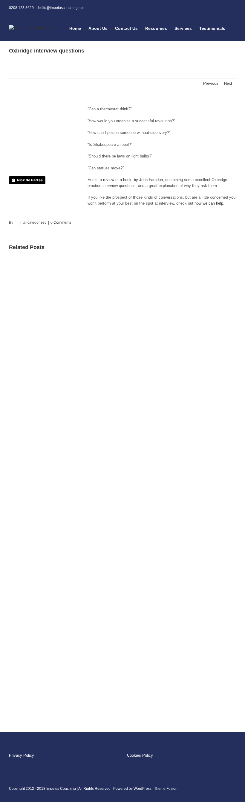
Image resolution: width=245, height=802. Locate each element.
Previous (210, 83)
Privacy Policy (22, 755)
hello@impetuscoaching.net (61, 8)
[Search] (234, 28)
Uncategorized (35, 222)
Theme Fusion (165, 788)
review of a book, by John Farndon (133, 179)
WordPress (142, 788)
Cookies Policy (140, 755)
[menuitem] (78, 28)
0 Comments (60, 222)
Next (228, 83)
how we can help (209, 203)
